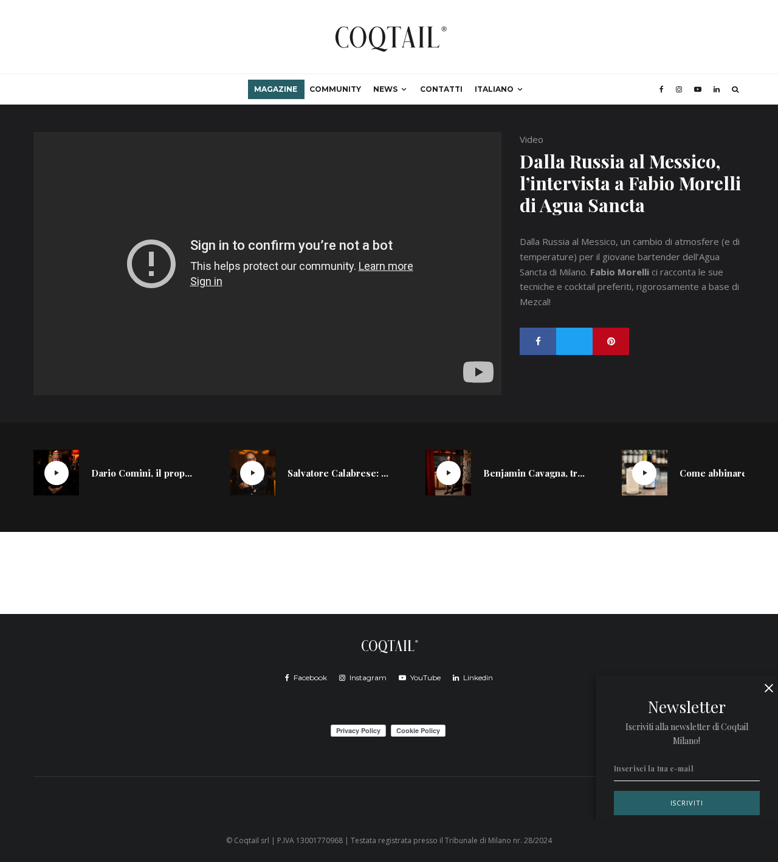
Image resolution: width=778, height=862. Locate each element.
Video (531, 139)
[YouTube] (697, 89)
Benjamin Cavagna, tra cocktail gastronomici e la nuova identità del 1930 (534, 472)
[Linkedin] (716, 89)
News (385, 89)
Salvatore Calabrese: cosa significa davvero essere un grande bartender (338, 472)
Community (335, 89)
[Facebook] (661, 89)
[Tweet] (574, 341)
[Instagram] (679, 89)
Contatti (441, 89)
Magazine (275, 89)
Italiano (494, 89)
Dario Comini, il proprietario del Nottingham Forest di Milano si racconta (142, 472)
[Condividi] (538, 341)
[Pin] (611, 341)
